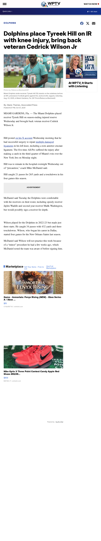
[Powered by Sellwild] (59, 422)
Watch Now (91, 4)
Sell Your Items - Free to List (34, 268)
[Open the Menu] (4, 4)
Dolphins (10, 23)
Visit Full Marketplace (51, 267)
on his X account (23, 137)
